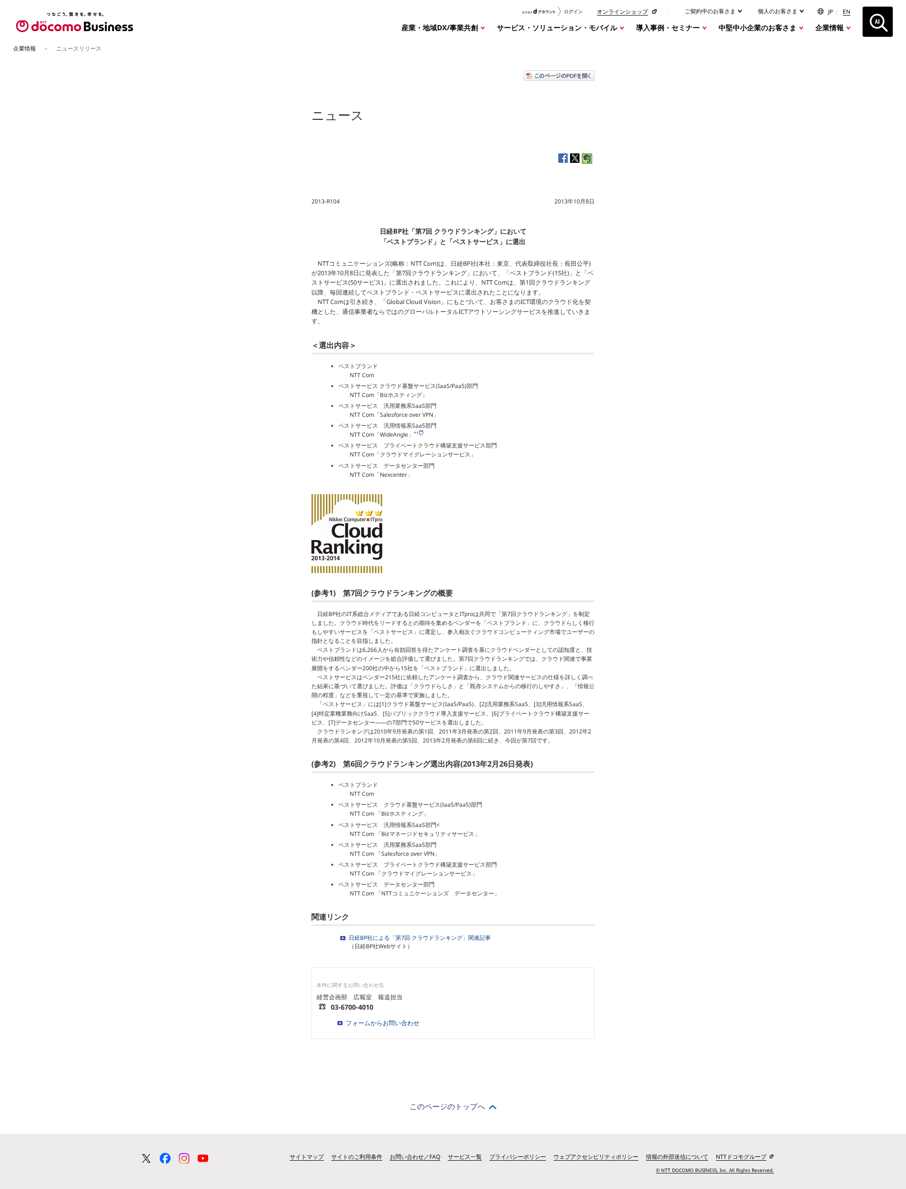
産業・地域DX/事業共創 (440, 27)
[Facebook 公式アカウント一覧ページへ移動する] (165, 1158)
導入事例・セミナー (668, 27)
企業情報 (829, 27)
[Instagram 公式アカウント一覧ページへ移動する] (184, 1158)
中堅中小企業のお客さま (758, 27)
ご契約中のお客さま (711, 11)
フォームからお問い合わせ (382, 1023)
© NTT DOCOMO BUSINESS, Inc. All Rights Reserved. (715, 1170)
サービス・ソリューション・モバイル (557, 27)
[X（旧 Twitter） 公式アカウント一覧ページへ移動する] (146, 1158)
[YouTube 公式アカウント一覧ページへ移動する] (203, 1158)
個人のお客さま (778, 11)
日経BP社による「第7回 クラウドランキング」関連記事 (420, 938)
